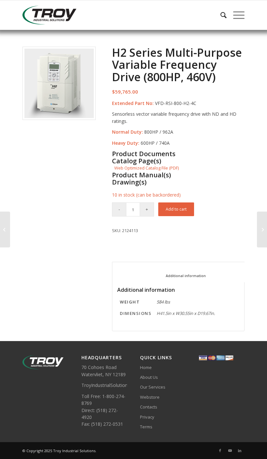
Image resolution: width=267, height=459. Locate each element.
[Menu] (236, 15)
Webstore (150, 397)
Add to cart (176, 209)
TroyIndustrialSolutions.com (110, 385)
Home (146, 367)
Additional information (181, 275)
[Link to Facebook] (220, 450)
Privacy (147, 417)
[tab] (181, 272)
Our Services (152, 387)
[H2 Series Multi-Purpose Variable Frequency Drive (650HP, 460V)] (5, 229)
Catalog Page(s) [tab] (136, 161)
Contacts (148, 407)
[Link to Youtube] (230, 450)
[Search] (220, 15)
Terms (146, 427)
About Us (149, 377)
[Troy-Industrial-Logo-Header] (66, 15)
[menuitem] (220, 15)
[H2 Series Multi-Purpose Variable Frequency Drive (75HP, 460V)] (262, 229)
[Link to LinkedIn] (240, 450)
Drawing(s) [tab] (129, 182)
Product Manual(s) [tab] (141, 175)
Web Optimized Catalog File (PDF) (146, 168)
